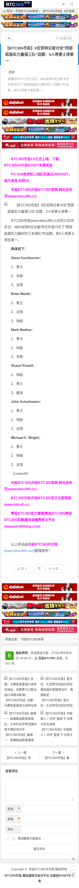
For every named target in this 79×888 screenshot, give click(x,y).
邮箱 (14, 819)
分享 (55, 568)
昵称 (14, 809)
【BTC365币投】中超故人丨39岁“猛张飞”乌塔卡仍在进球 (56, 735)
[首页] (73, 858)
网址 (10, 829)
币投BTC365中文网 (41, 869)
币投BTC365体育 (26, 11)
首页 (9, 11)
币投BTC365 (46, 658)
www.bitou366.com (19, 551)
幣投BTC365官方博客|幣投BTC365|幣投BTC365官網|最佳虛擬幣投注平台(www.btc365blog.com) (38, 520)
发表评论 (65, 38)
